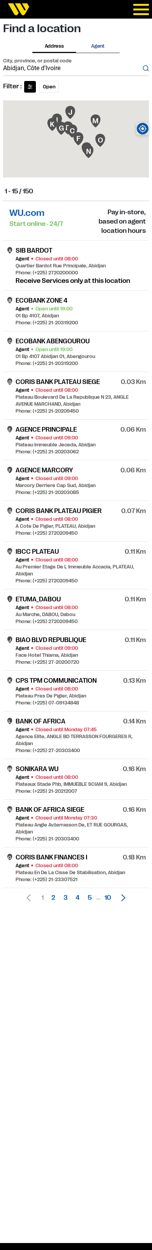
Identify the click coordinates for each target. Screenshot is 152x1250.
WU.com (26, 213)
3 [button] (65, 897)
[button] (121, 898)
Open (49, 87)
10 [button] (107, 897)
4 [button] (78, 897)
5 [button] (90, 897)
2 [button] (53, 897)
